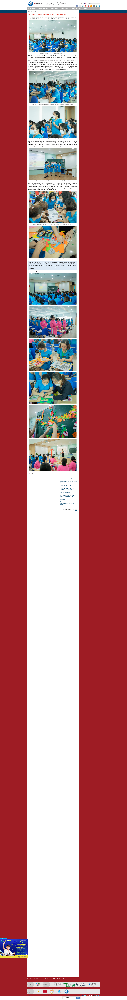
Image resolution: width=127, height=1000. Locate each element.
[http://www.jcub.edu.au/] (68, 984)
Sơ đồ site (63, 978)
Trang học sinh (64, 8)
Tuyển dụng (29, 978)
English (82, 3)
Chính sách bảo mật (47, 978)
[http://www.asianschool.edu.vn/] (66, 991)
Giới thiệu (32, 8)
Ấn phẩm (71, 8)
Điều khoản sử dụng (38, 978)
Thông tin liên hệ (56, 978)
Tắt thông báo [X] (3, 938)
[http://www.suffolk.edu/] (57, 984)
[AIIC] (45, 991)
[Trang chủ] (28, 8)
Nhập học (39, 8)
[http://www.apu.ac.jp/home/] (95, 984)
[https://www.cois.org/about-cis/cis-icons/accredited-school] (38, 984)
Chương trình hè (54, 8)
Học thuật (45, 8)
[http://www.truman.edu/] (77, 984)
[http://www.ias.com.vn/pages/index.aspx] (59, 991)
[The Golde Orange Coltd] (38, 991)
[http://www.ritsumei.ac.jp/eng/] (86, 984)
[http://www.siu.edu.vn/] (52, 991)
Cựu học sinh (78, 8)
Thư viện (86, 8)
